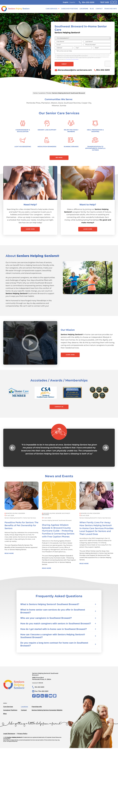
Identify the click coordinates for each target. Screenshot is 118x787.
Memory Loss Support (47, 130)
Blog (92, 8)
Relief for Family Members (71, 130)
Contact (99, 8)
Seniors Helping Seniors (18, 549)
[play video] (30, 342)
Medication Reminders (47, 146)
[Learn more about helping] (88, 183)
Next (105, 447)
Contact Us (59, 406)
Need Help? (30, 204)
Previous (12, 447)
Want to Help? (87, 204)
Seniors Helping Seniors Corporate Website (47, 710)
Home (35, 93)
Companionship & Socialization (23, 130)
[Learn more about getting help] (30, 183)
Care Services (51, 8)
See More (59, 157)
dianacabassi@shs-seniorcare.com (75, 70)
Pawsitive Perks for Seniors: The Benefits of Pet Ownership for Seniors (21, 525)
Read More (9, 553)
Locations (84, 8)
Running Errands (71, 146)
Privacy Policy (22, 733)
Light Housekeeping (22, 146)
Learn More (30, 229)
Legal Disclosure (9, 733)
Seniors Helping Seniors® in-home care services (20, 518)
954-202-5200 (88, 2)
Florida (48, 93)
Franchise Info (110, 8)
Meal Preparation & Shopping (95, 130)
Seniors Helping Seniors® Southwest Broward (56, 520)
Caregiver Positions (69, 8)
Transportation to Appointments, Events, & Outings (95, 148)
